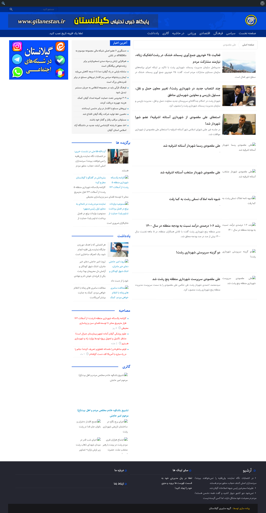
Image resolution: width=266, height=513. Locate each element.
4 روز (114, 328)
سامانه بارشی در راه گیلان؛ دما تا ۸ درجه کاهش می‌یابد (100, 72)
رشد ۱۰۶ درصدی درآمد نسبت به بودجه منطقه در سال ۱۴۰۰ (183, 225)
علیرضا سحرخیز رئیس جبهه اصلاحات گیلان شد (231, 488)
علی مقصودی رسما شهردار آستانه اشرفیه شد (191, 145)
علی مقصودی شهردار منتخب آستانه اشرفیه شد (190, 172)
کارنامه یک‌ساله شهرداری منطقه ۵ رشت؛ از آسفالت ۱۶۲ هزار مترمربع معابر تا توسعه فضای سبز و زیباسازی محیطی (101, 192)
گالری (165, 33)
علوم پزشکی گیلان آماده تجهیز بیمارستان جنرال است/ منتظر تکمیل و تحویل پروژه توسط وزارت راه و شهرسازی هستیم (101, 338)
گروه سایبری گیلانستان (220, 508)
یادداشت (153, 33)
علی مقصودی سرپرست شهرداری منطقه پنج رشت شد (186, 279)
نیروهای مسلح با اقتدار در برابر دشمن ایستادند (104, 108)
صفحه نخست (247, 33)
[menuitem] (262, 3)
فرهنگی (218, 33)
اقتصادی (204, 33)
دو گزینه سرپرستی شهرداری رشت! (198, 252)
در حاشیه (178, 33)
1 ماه (82, 354)
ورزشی (192, 33)
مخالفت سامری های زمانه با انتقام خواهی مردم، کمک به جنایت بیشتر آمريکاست (90, 292)
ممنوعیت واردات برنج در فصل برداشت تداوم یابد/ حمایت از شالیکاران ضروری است (103, 218)
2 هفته (114, 343)
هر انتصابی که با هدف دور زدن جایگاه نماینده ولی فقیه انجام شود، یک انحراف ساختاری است (90, 249)
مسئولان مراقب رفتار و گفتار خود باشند (108, 120)
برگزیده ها (123, 142)
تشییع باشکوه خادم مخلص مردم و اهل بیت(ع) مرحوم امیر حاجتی (103, 413)
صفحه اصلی (248, 45)
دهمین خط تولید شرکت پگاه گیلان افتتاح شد (104, 114)
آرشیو (247, 470)
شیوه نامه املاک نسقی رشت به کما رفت (194, 199)
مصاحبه (124, 310)
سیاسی (230, 33)
